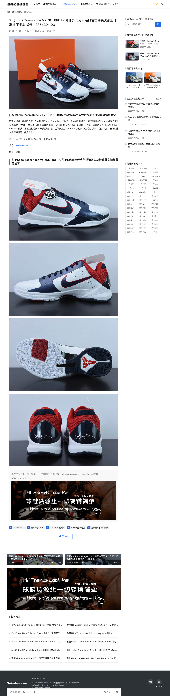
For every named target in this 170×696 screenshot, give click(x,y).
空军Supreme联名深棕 (156, 180)
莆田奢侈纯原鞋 (144, 208)
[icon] (150, 681)
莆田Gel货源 (131, 204)
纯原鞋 (155, 188)
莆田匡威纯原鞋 (132, 208)
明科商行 (58, 683)
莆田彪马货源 (156, 212)
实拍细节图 (143, 180)
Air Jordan (143, 168)
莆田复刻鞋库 (51, 4)
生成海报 (16, 692)
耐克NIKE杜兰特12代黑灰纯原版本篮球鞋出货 (144, 132)
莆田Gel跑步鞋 (144, 204)
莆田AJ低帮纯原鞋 (156, 196)
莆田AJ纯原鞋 (132, 200)
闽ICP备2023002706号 (42, 688)
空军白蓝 (143, 188)
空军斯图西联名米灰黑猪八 (156, 184)
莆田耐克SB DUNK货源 (144, 224)
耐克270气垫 (132, 192)
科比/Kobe (39, 31)
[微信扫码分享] (24, 692)
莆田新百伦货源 (144, 216)
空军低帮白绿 (132, 184)
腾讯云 (49, 685)
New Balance (132, 176)
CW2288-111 (144, 172)
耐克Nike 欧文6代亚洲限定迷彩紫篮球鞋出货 (144, 105)
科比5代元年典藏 (57, 527)
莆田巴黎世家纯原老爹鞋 (156, 208)
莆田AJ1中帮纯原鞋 (132, 196)
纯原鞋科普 (87, 4)
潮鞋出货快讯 (104, 4)
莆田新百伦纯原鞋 (132, 216)
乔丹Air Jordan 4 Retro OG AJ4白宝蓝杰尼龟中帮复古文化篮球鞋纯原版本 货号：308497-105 (134, 86)
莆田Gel (155, 200)
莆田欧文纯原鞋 (132, 220)
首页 (38, 4)
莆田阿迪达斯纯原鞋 (132, 232)
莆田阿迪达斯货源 (144, 232)
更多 (158, 99)
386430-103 (22, 145)
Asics (156, 168)
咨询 (116, 4)
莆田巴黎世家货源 (144, 212)
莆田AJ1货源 (143, 196)
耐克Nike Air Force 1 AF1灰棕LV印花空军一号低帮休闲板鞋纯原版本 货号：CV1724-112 (152, 86)
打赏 (107, 691)
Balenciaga (131, 172)
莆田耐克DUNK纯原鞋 (156, 220)
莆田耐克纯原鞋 (144, 228)
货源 (155, 232)
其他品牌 (131, 180)
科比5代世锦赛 (37, 527)
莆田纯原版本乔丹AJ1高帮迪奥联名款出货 (144, 145)
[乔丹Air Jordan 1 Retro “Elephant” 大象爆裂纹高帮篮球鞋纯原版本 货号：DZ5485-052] (132, 56)
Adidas (131, 168)
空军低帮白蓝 (144, 184)
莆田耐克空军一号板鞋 (156, 224)
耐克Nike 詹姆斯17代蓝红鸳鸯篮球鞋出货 (144, 118)
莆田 (155, 192)
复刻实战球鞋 (69, 4)
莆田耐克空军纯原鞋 (132, 228)
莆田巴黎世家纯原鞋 (132, 212)
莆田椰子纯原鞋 (156, 216)
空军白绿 (131, 188)
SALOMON (156, 176)
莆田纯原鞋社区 (38, 678)
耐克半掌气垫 (144, 192)
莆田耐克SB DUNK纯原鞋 (132, 224)
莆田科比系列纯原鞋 (99, 527)
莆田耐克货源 (156, 228)
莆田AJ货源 (143, 200)
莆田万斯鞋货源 (156, 204)
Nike (143, 176)
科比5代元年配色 (78, 527)
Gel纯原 (155, 172)
